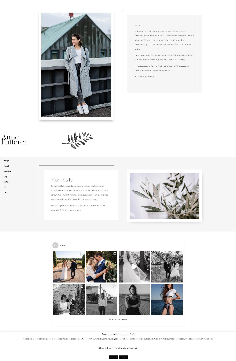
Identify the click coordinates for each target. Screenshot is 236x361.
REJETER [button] (123, 357)
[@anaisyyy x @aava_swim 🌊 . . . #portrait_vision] (167, 299)
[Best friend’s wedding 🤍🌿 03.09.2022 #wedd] (134, 267)
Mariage (6, 160)
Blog (5, 176)
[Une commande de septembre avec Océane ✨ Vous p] (101, 299)
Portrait (6, 166)
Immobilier (7, 171)
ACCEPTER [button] (113, 357)
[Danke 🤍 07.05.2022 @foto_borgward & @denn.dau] (167, 267)
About (6, 187)
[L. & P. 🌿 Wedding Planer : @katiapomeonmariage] (69, 299)
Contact (6, 182)
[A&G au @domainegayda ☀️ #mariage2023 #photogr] (69, 267)
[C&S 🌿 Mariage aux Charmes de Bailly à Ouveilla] (101, 267)
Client (6, 192)
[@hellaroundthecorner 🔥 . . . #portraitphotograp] (134, 299)
